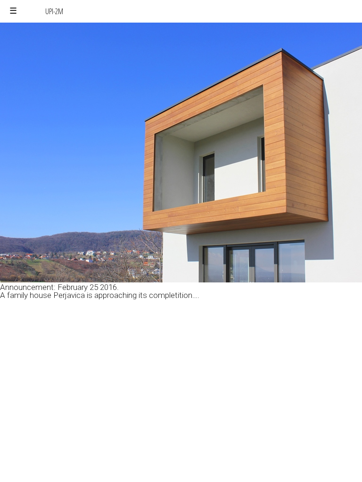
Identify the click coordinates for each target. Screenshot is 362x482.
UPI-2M (54, 11)
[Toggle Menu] (13, 11)
